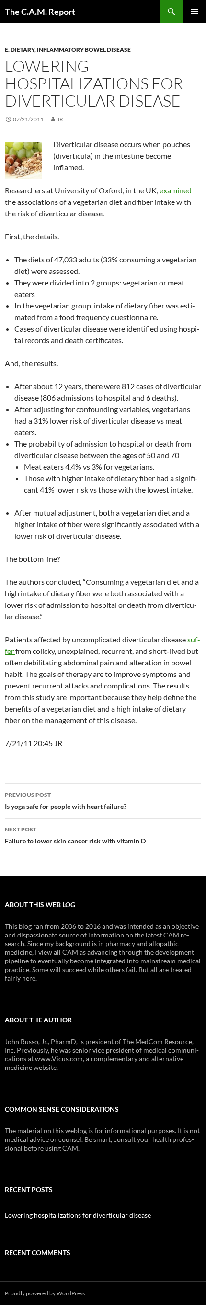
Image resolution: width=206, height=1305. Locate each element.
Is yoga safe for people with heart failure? (65, 800)
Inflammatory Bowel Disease (84, 49)
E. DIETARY (19, 49)
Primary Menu (194, 11)
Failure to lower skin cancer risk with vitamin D (75, 835)
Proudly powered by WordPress (45, 1293)
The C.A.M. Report (40, 11)
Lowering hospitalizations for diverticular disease (78, 1215)
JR (60, 119)
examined (176, 190)
